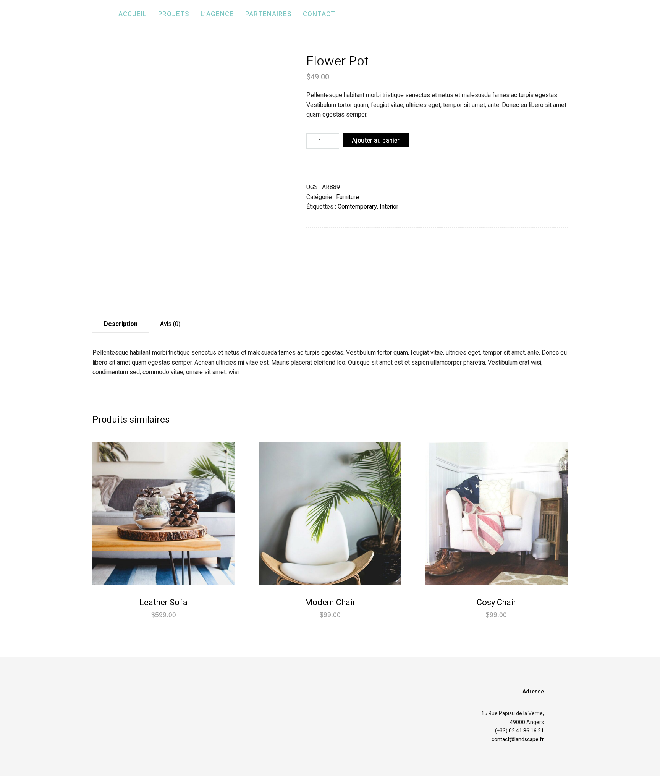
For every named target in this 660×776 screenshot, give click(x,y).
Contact (319, 14)
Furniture (347, 197)
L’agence (217, 14)
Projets (173, 14)
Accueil (132, 14)
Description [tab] (121, 324)
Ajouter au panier (376, 140)
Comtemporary (357, 206)
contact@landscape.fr (518, 739)
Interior (389, 206)
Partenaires (268, 14)
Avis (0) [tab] (170, 324)
